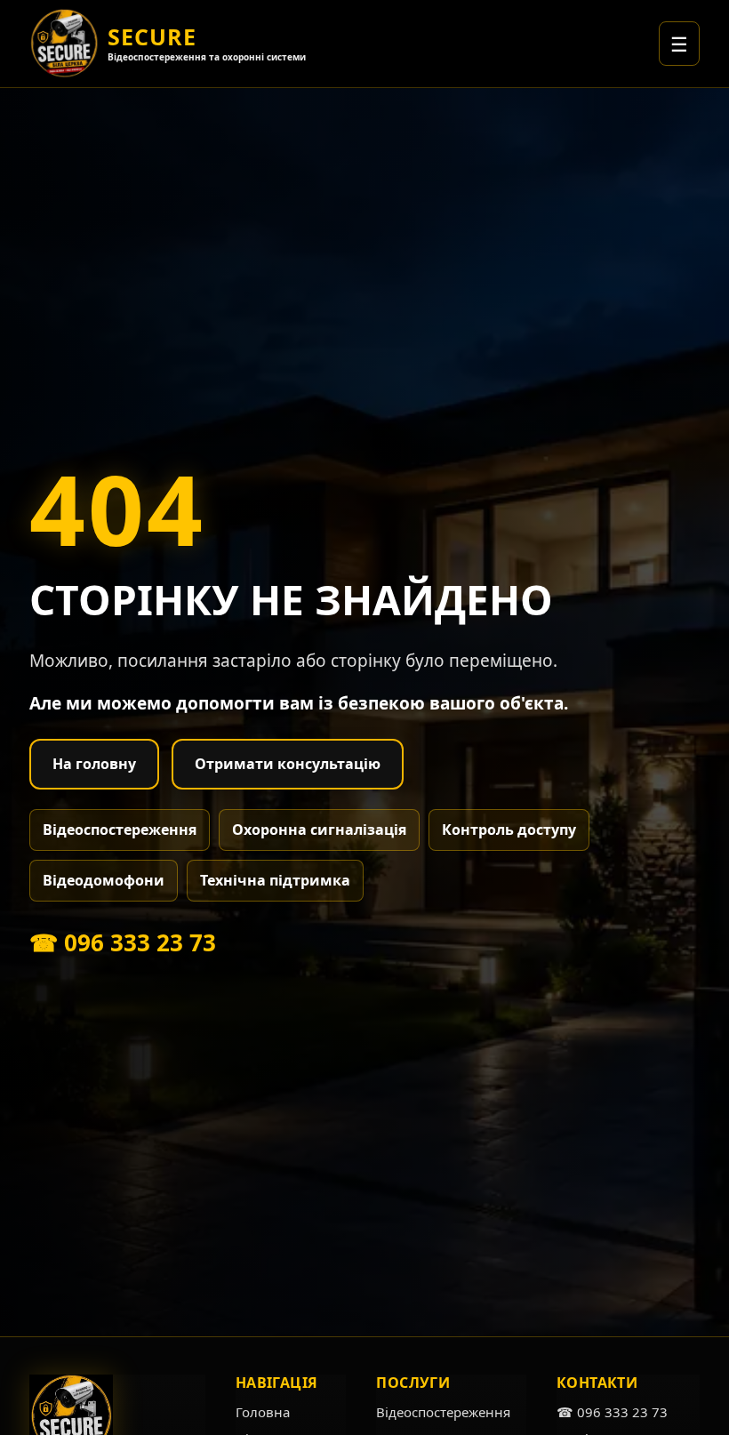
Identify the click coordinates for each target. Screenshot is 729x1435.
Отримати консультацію (288, 764)
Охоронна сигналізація (319, 829)
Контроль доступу (509, 829)
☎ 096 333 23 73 (122, 942)
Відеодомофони (103, 880)
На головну (94, 764)
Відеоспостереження (119, 829)
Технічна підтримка (275, 880)
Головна (263, 1412)
